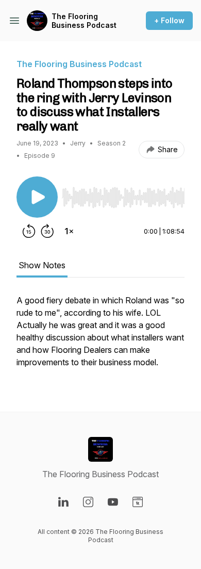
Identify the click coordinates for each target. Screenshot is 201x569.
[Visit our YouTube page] (113, 502)
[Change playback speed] (69, 231)
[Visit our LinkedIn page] (63, 502)
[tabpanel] (100, 336)
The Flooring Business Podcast (84, 21)
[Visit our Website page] (137, 502)
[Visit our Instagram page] (88, 502)
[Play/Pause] (37, 197)
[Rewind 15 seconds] (29, 231)
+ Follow (169, 20)
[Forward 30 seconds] (47, 231)
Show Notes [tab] (42, 265)
